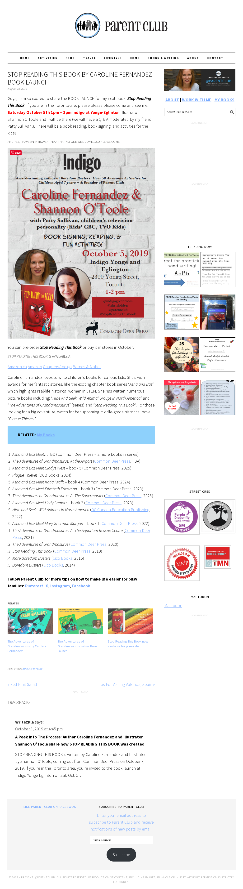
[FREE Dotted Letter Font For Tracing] (181, 273)
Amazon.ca (17, 366)
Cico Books (62, 558)
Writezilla (24, 722)
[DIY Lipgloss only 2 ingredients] (181, 401)
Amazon (35, 366)
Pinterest (34, 586)
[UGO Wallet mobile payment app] (217, 315)
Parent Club (121, 24)
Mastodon (173, 605)
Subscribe (121, 854)
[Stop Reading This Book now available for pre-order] (130, 621)
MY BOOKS (224, 100)
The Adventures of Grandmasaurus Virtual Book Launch (78, 646)
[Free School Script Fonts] (217, 358)
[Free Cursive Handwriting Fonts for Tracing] (181, 315)
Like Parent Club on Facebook (49, 806)
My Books (46, 435)
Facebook (81, 586)
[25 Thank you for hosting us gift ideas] (181, 358)
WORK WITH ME (196, 100)
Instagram (60, 586)
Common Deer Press (112, 461)
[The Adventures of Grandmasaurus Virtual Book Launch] (80, 621)
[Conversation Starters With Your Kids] (217, 401)
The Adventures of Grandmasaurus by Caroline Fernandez (27, 646)
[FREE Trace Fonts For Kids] (217, 273)
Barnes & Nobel (87, 366)
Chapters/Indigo (57, 366)
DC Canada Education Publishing (120, 509)
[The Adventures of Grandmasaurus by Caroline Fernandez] (30, 621)
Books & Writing (32, 668)
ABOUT (172, 100)
